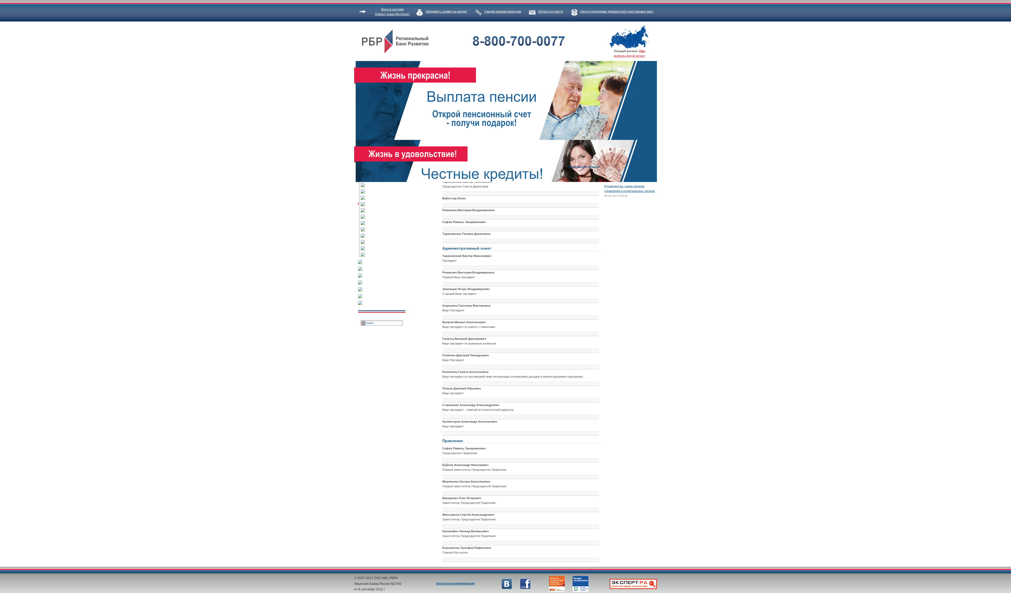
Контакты (386, 217)
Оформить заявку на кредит (446, 11)
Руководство (386, 204)
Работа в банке (386, 236)
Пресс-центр (386, 223)
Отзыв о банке (384, 303)
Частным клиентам (384, 262)
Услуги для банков (384, 275)
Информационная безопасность (386, 248)
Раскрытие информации (386, 229)
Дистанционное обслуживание (384, 296)
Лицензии (386, 191)
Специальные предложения (384, 282)
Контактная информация (455, 583)
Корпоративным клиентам (384, 269)
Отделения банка (386, 242)
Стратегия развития (386, 198)
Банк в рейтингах (386, 210)
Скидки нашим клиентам (502, 11)
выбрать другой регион (629, 55)
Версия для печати (584, 167)
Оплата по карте (550, 11)
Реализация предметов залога (384, 289)
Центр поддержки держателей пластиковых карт (616, 11)
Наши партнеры (386, 254)
